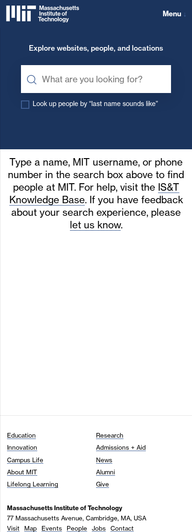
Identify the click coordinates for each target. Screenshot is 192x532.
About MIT (22, 472)
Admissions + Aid (121, 447)
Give (102, 484)
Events (51, 528)
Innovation (22, 447)
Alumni (105, 472)
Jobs (99, 528)
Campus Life (25, 460)
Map (30, 528)
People (77, 528)
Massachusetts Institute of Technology (64, 508)
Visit (13, 528)
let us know (95, 225)
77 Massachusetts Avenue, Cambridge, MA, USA (76, 518)
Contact (122, 528)
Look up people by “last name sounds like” (95, 103)
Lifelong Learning (32, 484)
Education (21, 435)
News (104, 460)
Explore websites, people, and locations (96, 49)
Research (109, 435)
